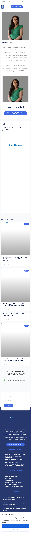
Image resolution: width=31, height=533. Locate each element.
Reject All (15, 530)
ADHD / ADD (8, 454)
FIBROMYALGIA (9, 461)
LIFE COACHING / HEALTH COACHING (14, 486)
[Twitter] (22, 1)
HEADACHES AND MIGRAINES (12, 462)
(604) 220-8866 (7, 1)
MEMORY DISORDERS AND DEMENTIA (14, 464)
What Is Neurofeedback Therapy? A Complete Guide (13, 314)
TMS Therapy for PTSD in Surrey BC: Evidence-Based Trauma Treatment (13, 304)
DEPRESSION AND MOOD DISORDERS (14, 459)
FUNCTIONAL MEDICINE (11, 484)
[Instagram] (19, 1)
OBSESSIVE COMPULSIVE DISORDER (14, 465)
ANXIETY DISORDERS (19, 454)
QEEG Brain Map (9, 480)
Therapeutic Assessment (11, 476)
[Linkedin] (25, 1)
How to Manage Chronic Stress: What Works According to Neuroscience (14, 359)
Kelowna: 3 (8, 503)
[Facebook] (28, 1)
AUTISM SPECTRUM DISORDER (13, 456)
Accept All (15, 526)
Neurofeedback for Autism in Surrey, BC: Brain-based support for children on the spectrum (15, 258)
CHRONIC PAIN (8, 457)
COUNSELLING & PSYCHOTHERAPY (13, 482)
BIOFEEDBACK (8, 478)
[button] (29, 6)
